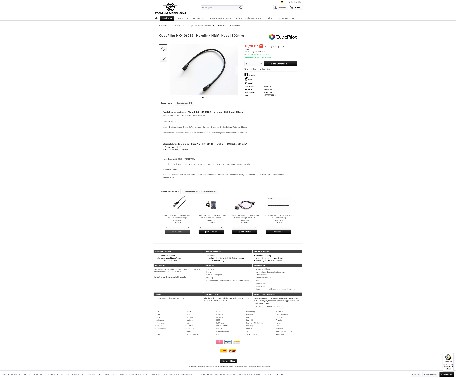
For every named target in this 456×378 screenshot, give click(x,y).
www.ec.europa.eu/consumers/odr (218, 300)
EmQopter (190, 317)
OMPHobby (250, 311)
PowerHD (250, 320)
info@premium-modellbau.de (170, 277)
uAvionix (279, 328)
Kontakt (209, 272)
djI (158, 331)
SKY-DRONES (251, 334)
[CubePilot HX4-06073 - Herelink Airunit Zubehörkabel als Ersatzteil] (211, 204)
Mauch (219, 328)
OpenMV (249, 314)
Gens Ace (190, 328)
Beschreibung (166, 103)
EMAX (188, 311)
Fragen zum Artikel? (172, 147)
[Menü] (452, 354)
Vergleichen (251, 69)
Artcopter (160, 320)
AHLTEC (160, 311)
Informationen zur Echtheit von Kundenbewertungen (227, 280)
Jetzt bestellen (211, 232)
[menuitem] (222, 7)
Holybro (219, 314)
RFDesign (250, 326)
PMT (248, 317)
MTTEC (219, 334)
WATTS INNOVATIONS (285, 331)
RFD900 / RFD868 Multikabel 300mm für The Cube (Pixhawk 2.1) (244, 216)
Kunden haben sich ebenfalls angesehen (199, 191)
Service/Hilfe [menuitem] (295, 2)
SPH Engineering (282, 314)
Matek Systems (222, 326)
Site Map (209, 277)
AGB (257, 280)
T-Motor (279, 320)
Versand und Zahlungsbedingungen (270, 272)
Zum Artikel (177, 232)
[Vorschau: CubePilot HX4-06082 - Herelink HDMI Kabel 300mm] (163, 48)
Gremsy (189, 331)
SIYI (247, 331)
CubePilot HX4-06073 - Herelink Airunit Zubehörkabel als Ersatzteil (211, 216)
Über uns (210, 269)
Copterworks (161, 328)
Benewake (161, 323)
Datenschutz (261, 283)
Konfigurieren (446, 374)
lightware (220, 323)
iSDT (218, 320)
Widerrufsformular (263, 277)
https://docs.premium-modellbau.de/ (269, 306)
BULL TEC (160, 326)
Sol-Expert (280, 311)
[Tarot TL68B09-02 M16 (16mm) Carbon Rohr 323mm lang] (278, 204)
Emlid (188, 314)
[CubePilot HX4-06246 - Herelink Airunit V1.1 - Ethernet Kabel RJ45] (177, 204)
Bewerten (266, 69)
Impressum (260, 286)
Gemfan (189, 326)
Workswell (280, 334)
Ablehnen (416, 374)
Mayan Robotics (222, 331)
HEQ (218, 311)
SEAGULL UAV (251, 328)
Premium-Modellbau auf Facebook (170, 298)
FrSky (188, 323)
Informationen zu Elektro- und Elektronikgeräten (275, 289)
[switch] (448, 369)
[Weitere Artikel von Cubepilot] (283, 38)
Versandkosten (223, 367)
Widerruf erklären (263, 269)
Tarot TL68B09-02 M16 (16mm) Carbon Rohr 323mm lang (279, 216)
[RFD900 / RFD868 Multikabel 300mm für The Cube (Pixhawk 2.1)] (245, 204)
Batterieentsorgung (214, 275)
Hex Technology (192, 334)
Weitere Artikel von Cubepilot (176, 149)
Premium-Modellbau (254, 323)
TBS (277, 326)
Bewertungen (184, 103)
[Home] (156, 18)
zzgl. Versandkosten (258, 52)
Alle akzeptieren (430, 374)
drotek (159, 334)
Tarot (278, 323)
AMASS (159, 314)
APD (158, 317)
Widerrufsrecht (262, 275)
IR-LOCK (219, 317)
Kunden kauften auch (170, 191)
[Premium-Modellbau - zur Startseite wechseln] (172, 8)
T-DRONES (280, 317)
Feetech (189, 320)
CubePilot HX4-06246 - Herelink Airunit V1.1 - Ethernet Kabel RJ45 (177, 216)
